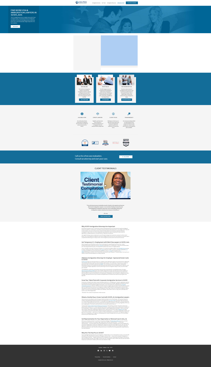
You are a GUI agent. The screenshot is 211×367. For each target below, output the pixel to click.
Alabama (104, 347)
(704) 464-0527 (120, 2)
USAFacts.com (121, 309)
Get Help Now (105, 99)
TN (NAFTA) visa (122, 248)
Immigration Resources (111, 2)
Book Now (15, 26)
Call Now (126, 156)
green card (84, 261)
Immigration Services (96, 2)
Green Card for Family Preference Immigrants (97, 305)
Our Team (104, 2)
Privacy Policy (97, 356)
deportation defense (115, 320)
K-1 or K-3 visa (112, 300)
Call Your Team (84, 99)
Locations (100, 347)
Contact (114, 356)
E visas (102, 249)
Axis (108, 347)
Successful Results (126, 99)
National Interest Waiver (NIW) (88, 270)
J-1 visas (110, 250)
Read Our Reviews (105, 216)
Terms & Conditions (106, 356)
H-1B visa (101, 245)
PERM (101, 264)
